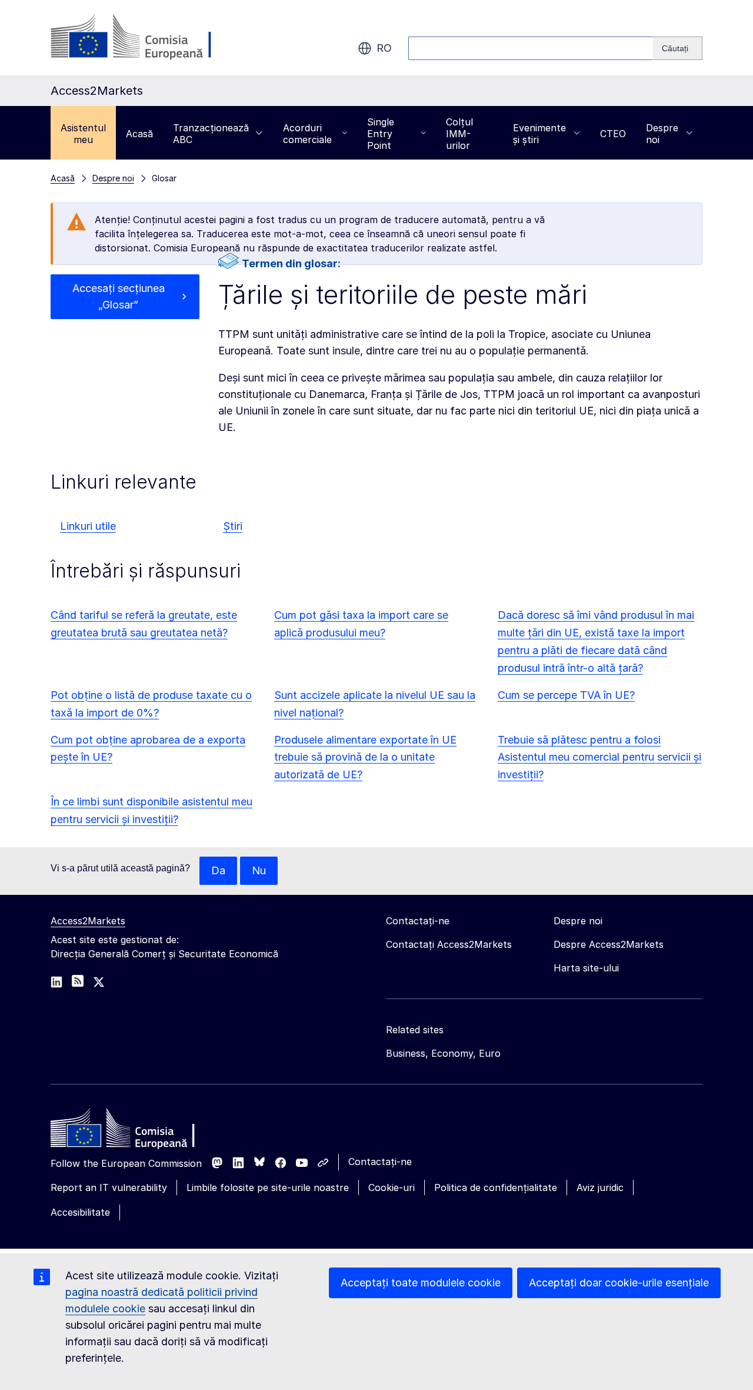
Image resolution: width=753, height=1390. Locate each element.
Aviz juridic (600, 1187)
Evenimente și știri (539, 133)
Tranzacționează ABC (211, 133)
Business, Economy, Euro (443, 1053)
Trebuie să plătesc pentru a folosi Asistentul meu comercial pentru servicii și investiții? (599, 757)
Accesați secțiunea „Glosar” (118, 296)
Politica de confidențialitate (495, 1187)
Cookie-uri (391, 1187)
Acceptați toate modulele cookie (421, 1282)
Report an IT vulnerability (109, 1187)
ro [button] (384, 48)
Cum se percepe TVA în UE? (566, 695)
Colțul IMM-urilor (459, 133)
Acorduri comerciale (307, 133)
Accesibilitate (80, 1212)
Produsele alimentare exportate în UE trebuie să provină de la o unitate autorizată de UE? (365, 757)
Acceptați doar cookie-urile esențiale (619, 1282)
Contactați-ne (380, 1161)
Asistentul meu (83, 133)
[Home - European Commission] (136, 1131)
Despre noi (662, 133)
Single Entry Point (380, 133)
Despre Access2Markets (609, 944)
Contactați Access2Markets (449, 944)
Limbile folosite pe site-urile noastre (267, 1187)
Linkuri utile (88, 526)
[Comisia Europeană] (146, 37)
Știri (232, 526)
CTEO (613, 134)
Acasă (139, 134)
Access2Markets (88, 921)
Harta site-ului (586, 968)
